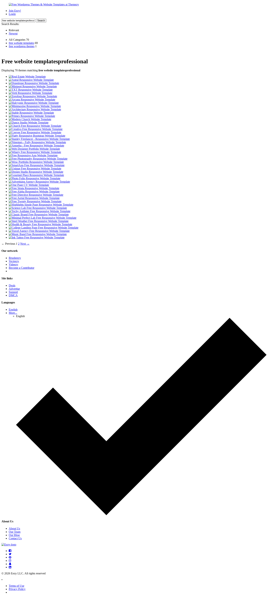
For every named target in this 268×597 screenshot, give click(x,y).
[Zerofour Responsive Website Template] (33, 96)
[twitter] (10, 554)
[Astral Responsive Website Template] (31, 79)
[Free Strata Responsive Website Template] (34, 188)
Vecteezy (14, 261)
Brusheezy (15, 257)
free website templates (21, 43)
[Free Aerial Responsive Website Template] (34, 198)
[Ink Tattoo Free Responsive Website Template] (37, 237)
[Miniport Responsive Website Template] (33, 86)
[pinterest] (10, 557)
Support (13, 292)
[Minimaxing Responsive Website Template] (35, 106)
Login (12, 14)
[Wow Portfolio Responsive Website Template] (36, 161)
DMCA (13, 295)
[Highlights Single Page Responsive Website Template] (41, 204)
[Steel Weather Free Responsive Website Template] (39, 221)
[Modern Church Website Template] (30, 119)
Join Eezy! (15, 10)
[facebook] (10, 550)
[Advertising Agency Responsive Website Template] (39, 181)
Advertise (14, 288)
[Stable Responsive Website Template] (31, 112)
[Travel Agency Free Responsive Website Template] (39, 230)
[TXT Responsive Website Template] (31, 89)
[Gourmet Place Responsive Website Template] (36, 175)
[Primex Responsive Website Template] (32, 116)
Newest (13, 33)
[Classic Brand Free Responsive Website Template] (39, 214)
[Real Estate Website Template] (27, 76)
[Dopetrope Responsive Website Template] (34, 83)
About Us (14, 528)
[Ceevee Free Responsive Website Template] (35, 132)
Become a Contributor (21, 267)
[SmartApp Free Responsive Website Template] (37, 165)
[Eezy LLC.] (8, 544)
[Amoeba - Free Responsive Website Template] (36, 145)
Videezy (13, 264)
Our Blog (14, 535)
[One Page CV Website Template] (29, 184)
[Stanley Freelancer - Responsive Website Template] (39, 138)
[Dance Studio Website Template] (28, 122)
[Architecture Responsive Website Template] (35, 109)
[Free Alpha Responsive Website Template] (34, 191)
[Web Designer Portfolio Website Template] (34, 148)
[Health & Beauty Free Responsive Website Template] (40, 224)
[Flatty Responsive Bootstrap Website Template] (37, 135)
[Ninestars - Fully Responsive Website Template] (37, 142)
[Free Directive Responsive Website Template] (36, 194)
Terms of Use (16, 585)
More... (13, 312)
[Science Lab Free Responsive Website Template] (38, 207)
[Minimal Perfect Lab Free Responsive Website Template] (42, 217)
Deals (12, 285)
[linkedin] (10, 567)
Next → (25, 243)
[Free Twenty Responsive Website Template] (35, 201)
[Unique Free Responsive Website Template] (35, 168)
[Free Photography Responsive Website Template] (38, 158)
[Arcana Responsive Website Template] (32, 99)
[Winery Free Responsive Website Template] (35, 152)
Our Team (14, 531)
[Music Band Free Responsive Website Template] (38, 234)
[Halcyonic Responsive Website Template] (34, 102)
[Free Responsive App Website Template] (33, 155)
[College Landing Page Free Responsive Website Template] (43, 227)
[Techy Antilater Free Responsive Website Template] (39, 211)
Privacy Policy (17, 589)
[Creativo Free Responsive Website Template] (36, 129)
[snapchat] (10, 563)
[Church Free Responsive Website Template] (35, 125)
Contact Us (15, 538)
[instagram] (10, 560)
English (13, 309)
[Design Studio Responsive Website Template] (36, 171)
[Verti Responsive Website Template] (30, 93)
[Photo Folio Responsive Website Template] (34, 178)
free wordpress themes (21, 46)
